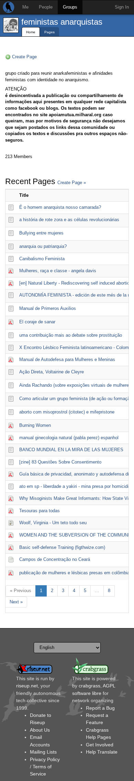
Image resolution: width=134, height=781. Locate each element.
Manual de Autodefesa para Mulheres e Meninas (67, 359)
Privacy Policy (45, 759)
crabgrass (89, 685)
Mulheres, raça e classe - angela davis (57, 270)
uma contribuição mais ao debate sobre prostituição (70, 335)
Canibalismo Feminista (42, 258)
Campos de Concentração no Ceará (54, 559)
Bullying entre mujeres (41, 233)
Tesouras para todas (39, 510)
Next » (16, 601)
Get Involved (99, 744)
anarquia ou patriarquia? (43, 246)
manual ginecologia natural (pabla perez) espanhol (69, 437)
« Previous (20, 590)
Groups (70, 7)
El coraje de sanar (37, 321)
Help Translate (102, 752)
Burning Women (35, 425)
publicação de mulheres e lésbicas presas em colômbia (74, 572)
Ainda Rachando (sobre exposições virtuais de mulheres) (76, 385)
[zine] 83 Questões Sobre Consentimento (60, 462)
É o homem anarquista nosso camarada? (60, 207)
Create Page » (71, 182)
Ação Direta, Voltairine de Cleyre (51, 371)
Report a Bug (100, 708)
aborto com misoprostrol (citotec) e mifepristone (66, 411)
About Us (40, 730)
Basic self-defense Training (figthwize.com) (62, 547)
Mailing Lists (43, 752)
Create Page (24, 56)
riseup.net (27, 685)
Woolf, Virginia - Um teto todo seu (53, 522)
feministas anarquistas (61, 21)
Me (25, 7)
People (46, 7)
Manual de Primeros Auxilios (47, 308)
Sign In (122, 7)
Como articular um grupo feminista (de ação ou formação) (76, 398)
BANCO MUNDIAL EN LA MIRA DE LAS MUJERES (71, 449)
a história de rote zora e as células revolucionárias (69, 219)
